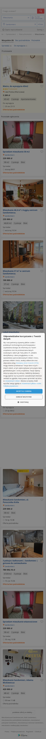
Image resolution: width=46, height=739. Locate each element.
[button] (23, 402)
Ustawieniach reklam (12, 381)
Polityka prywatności (10, 386)
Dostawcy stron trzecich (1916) (27, 363)
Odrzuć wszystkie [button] (23, 397)
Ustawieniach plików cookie (31, 383)
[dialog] (23, 369)
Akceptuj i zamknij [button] (23, 391)
